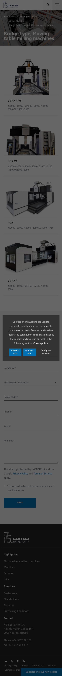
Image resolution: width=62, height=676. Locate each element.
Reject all (15, 352)
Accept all (29, 352)
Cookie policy (40, 343)
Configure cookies (46, 352)
